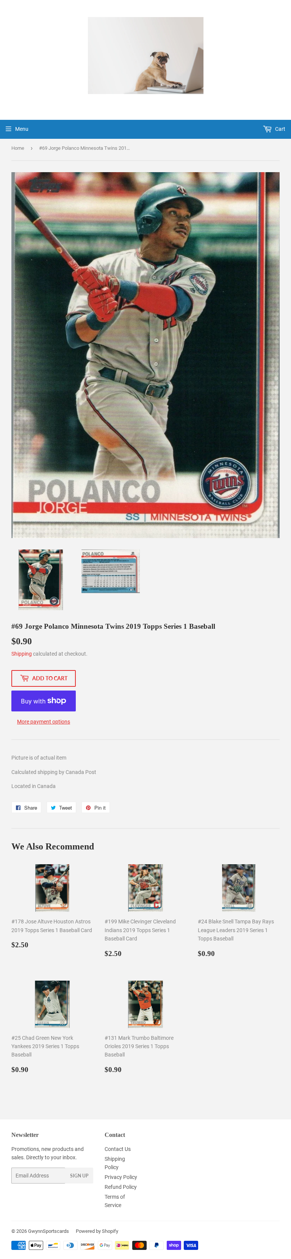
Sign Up (79, 1176)
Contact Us (118, 1149)
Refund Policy (121, 1187)
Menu (21, 129)
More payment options (43, 722)
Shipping (21, 654)
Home (17, 148)
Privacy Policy (121, 1177)
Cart (279, 129)
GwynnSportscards (48, 1231)
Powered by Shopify (97, 1231)
